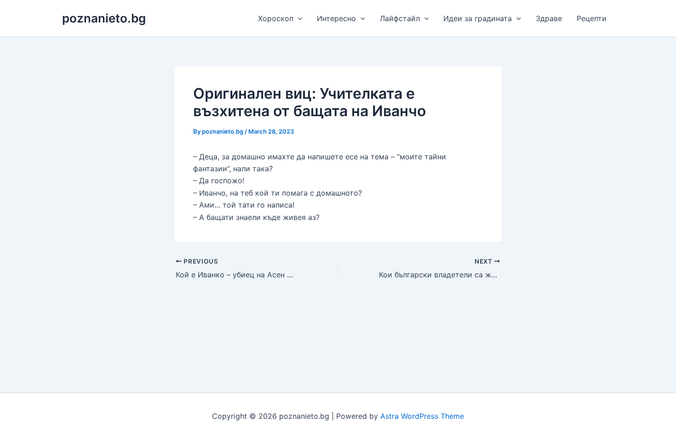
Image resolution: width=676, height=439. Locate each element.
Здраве (549, 18)
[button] (298, 18)
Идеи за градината (477, 18)
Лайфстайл (400, 18)
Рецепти (592, 18)
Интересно (336, 18)
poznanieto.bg (104, 18)
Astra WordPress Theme (422, 416)
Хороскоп (275, 18)
